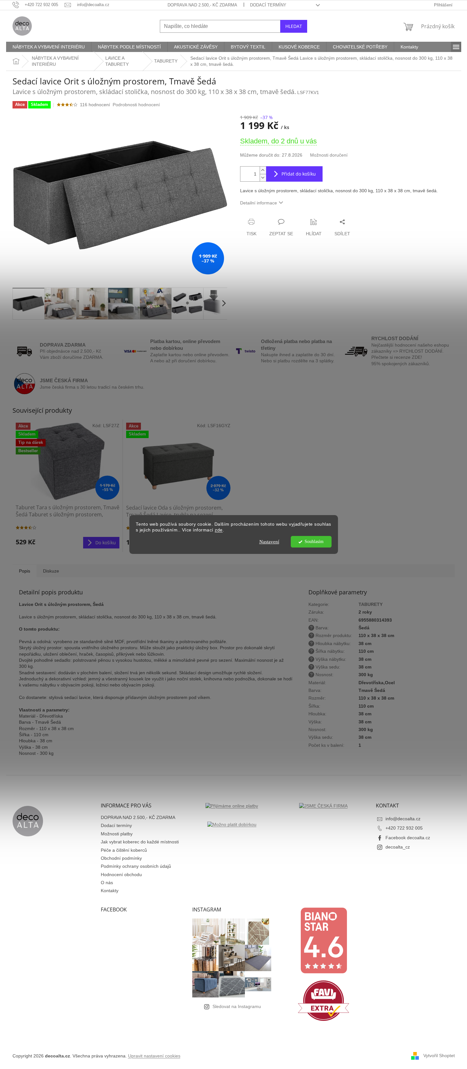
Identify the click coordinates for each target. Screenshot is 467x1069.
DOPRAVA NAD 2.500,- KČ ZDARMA (202, 5)
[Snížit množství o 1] (263, 177)
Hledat (293, 26)
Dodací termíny (268, 5)
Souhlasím (314, 541)
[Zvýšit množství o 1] (263, 170)
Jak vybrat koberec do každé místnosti (140, 841)
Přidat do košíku (298, 174)
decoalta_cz (397, 846)
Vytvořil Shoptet (439, 1055)
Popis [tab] (24, 570)
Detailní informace (258, 202)
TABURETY (371, 604)
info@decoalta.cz (402, 818)
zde (219, 530)
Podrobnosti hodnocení (136, 104)
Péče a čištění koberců (124, 850)
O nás (107, 882)
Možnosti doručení (329, 155)
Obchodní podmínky (121, 858)
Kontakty (109, 890)
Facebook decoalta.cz (407, 837)
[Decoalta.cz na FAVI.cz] (323, 1000)
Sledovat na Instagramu (236, 1006)
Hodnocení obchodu (121, 874)
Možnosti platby (117, 833)
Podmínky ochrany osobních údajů (136, 866)
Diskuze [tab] (51, 570)
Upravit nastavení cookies (154, 1055)
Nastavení (269, 541)
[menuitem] (48, 47)
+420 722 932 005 (404, 828)
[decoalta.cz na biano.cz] (323, 940)
